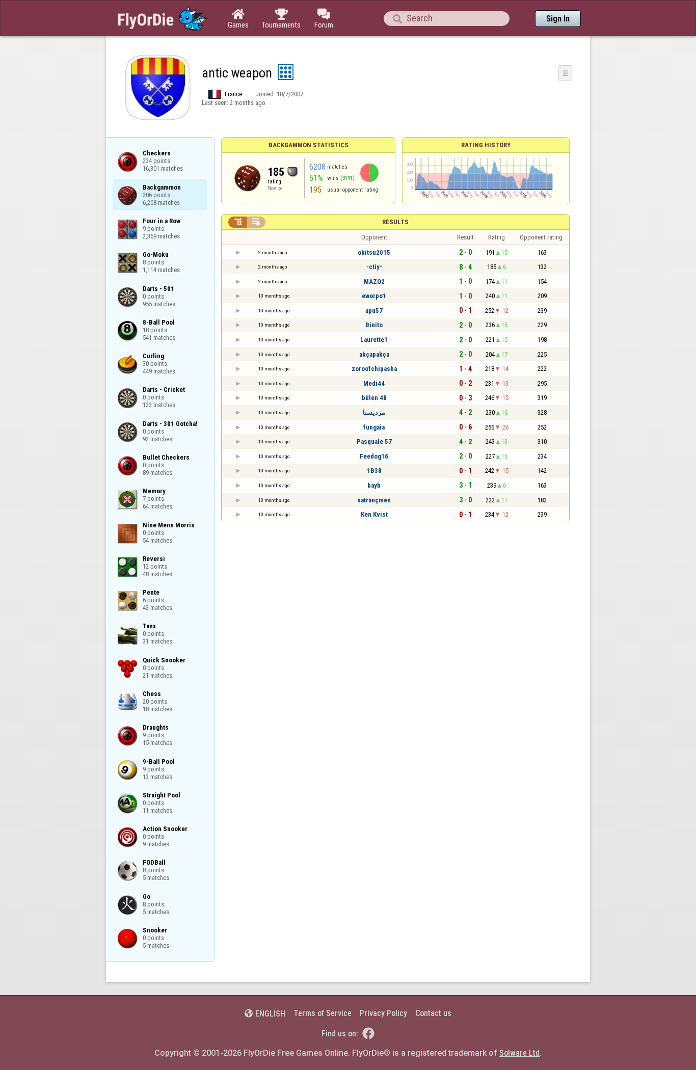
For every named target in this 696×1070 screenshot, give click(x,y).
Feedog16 (374, 456)
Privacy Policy (383, 1013)
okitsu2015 (374, 252)
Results (395, 222)
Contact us (433, 1013)
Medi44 (374, 383)
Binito (374, 325)
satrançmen (374, 500)
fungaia (374, 427)
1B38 (374, 470)
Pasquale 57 (374, 441)
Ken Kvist (374, 514)
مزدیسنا (374, 412)
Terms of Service (322, 1013)
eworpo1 (374, 296)
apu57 (374, 310)
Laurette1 (374, 339)
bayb (374, 485)
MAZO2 (374, 281)
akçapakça (374, 354)
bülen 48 (374, 398)
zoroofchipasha (374, 368)
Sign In (558, 18)
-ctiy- (374, 267)
